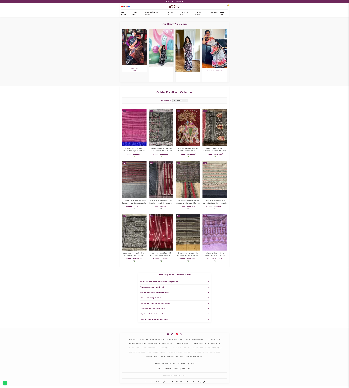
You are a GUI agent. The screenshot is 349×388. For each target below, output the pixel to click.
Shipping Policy (203, 382)
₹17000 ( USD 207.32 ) (161, 154)
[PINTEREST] (127, 6)
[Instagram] (124, 6)
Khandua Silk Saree (214, 339)
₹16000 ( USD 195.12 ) (134, 206)
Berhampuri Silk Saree (175, 339)
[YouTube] (122, 6)
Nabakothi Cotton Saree (156, 352)
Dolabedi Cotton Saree (192, 352)
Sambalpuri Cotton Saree (155, 339)
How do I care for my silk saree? (174, 298)
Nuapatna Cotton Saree (200, 343)
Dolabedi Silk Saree (175, 352)
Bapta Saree (215, 343)
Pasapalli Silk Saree (195, 348)
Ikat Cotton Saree (179, 348)
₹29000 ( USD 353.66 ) (134, 154)
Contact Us (182, 363)
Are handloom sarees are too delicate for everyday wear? (174, 282)
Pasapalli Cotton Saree (213, 348)
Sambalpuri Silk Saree (136, 339)
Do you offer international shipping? (174, 308)
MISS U (193, 363)
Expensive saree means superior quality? (174, 319)
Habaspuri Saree (154, 343)
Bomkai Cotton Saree (149, 348)
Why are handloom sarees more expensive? (174, 292)
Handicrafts (213, 12)
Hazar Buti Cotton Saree (194, 356)
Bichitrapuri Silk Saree (211, 352)
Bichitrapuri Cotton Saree (155, 356)
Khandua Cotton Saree (137, 343)
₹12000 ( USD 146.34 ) (215, 259)
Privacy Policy (191, 382)
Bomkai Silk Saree (133, 348)
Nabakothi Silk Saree (137, 352)
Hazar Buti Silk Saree (175, 356)
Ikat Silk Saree (165, 348)
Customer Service (168, 363)
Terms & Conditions (178, 382)
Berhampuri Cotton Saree (195, 339)
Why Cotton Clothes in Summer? (174, 314)
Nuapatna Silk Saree (181, 343)
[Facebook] (129, 6)
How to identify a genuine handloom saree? (174, 303)
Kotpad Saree (167, 343)
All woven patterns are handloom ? (174, 287)
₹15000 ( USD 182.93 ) (188, 154)
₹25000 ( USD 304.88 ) (134, 259)
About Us (157, 363)
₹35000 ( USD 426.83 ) (214, 206)
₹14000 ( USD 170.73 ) (215, 154)
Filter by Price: (166, 100)
